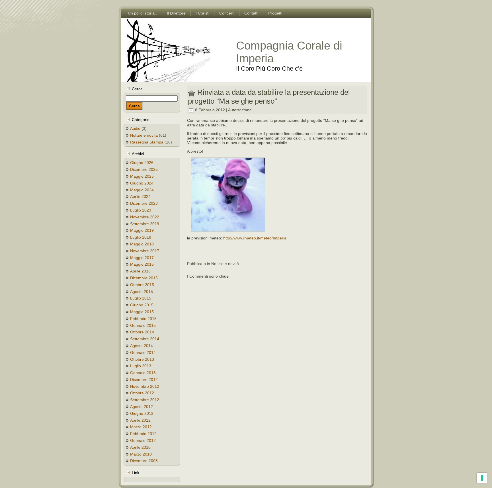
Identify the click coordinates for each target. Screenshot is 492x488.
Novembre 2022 (144, 217)
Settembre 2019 (144, 224)
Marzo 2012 (141, 427)
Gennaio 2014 (143, 352)
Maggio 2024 (142, 190)
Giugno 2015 (141, 305)
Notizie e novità (144, 135)
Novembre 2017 (144, 251)
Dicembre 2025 (144, 169)
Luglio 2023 (140, 210)
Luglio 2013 (140, 366)
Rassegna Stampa (146, 142)
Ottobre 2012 (142, 393)
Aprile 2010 (140, 447)
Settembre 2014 (144, 339)
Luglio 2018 (140, 237)
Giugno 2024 (141, 183)
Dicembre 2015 (144, 278)
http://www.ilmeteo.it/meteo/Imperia (254, 238)
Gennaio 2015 (143, 325)
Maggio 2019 (142, 230)
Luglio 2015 (140, 298)
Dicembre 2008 (144, 460)
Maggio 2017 (142, 257)
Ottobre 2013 (142, 359)
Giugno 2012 (141, 413)
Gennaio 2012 (143, 440)
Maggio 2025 (142, 176)
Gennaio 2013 (143, 372)
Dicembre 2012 (144, 379)
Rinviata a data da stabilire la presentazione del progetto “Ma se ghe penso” (269, 96)
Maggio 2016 (142, 264)
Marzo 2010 (141, 454)
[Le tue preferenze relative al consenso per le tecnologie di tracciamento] (482, 478)
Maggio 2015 (142, 311)
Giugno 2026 (141, 162)
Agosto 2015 (141, 291)
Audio (135, 128)
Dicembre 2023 (144, 203)
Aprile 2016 (140, 271)
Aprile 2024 (140, 196)
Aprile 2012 (140, 420)
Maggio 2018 (142, 244)
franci (247, 110)
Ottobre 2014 (142, 332)
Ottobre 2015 (142, 284)
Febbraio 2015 (143, 318)
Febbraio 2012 (143, 433)
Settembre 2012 (144, 399)
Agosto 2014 (141, 345)
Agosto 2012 (141, 406)
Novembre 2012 (144, 386)
